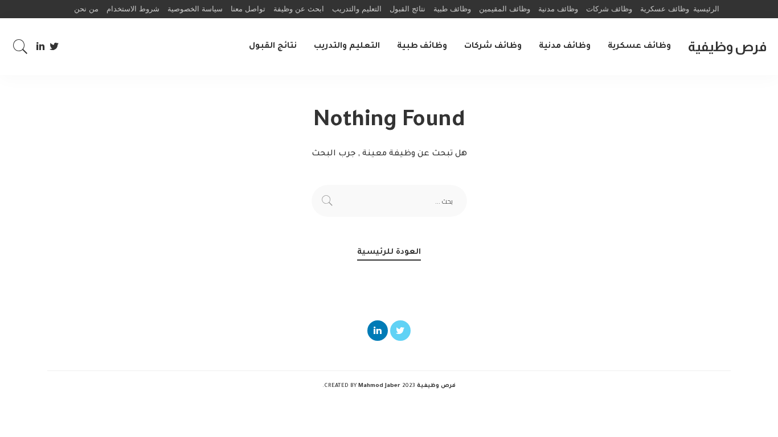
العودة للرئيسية (389, 252)
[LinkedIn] (40, 46)
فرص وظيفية (727, 46)
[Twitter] (54, 46)
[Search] (20, 46)
